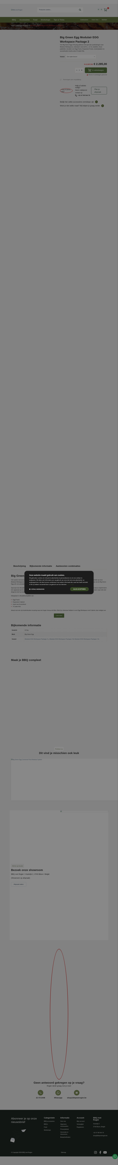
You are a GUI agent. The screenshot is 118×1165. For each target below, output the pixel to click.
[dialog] (59, 582)
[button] (36, 589)
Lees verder (70, 584)
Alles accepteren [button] (79, 589)
